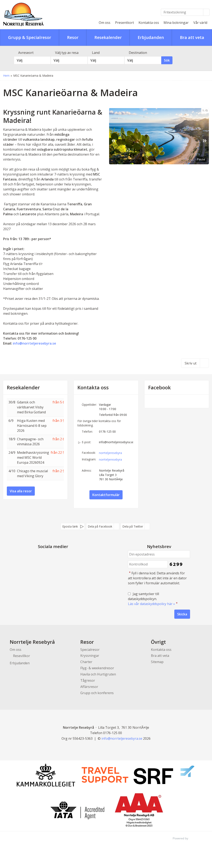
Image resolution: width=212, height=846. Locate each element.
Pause (201, 159)
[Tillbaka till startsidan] (32, 14)
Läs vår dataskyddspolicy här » (151, 604)
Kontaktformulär (106, 495)
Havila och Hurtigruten (98, 674)
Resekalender (23, 387)
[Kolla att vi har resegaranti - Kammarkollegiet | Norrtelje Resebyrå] (46, 775)
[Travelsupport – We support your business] (105, 775)
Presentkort (124, 22)
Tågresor (87, 680)
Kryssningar (89, 655)
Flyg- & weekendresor (97, 668)
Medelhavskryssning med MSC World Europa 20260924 (33, 457)
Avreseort (26, 52)
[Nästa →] (204, 136)
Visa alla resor (21, 491)
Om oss (104, 22)
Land (96, 52)
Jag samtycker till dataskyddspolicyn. (153, 599)
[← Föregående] (113, 136)
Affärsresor (89, 686)
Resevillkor (21, 656)
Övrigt (158, 641)
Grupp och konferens (97, 693)
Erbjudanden (20, 663)
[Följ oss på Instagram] (57, 556)
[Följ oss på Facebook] (49, 556)
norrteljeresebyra (110, 453)
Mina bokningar (176, 22)
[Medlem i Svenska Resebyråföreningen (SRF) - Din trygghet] (164, 774)
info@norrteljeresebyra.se (35, 343)
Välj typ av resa (66, 52)
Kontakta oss (149, 22)
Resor (87, 641)
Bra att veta (160, 655)
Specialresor (90, 649)
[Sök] (206, 12)
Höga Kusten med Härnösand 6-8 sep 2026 (32, 425)
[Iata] (77, 810)
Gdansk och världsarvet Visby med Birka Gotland (31, 407)
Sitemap (157, 662)
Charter (86, 662)
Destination (138, 52)
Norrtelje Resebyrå (32, 641)
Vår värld (200, 22)
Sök (167, 60)
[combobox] (32, 60)
